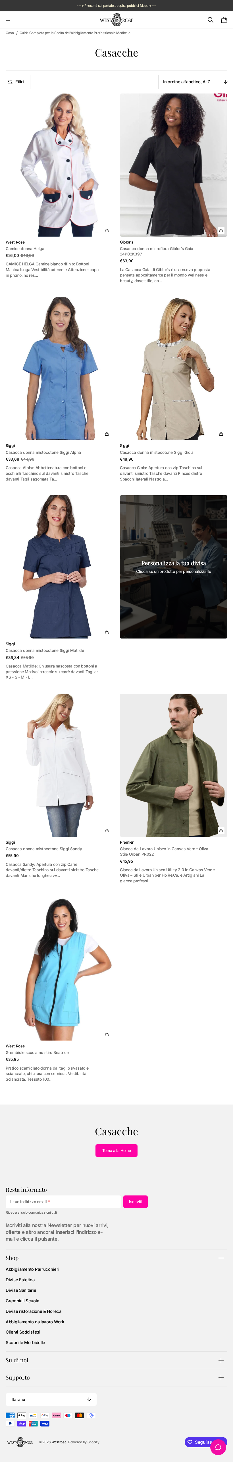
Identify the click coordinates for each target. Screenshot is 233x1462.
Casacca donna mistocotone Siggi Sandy (44, 849)
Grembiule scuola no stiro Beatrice (37, 1052)
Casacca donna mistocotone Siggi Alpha (43, 452)
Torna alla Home (116, 1150)
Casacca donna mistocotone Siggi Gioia (157, 452)
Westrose (58, 1442)
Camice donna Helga (25, 248)
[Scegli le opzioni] (107, 230)
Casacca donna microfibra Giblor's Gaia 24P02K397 (156, 251)
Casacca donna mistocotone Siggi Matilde (45, 650)
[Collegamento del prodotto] (59, 188)
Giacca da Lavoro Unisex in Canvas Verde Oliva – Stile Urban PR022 (165, 851)
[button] (8, 20)
